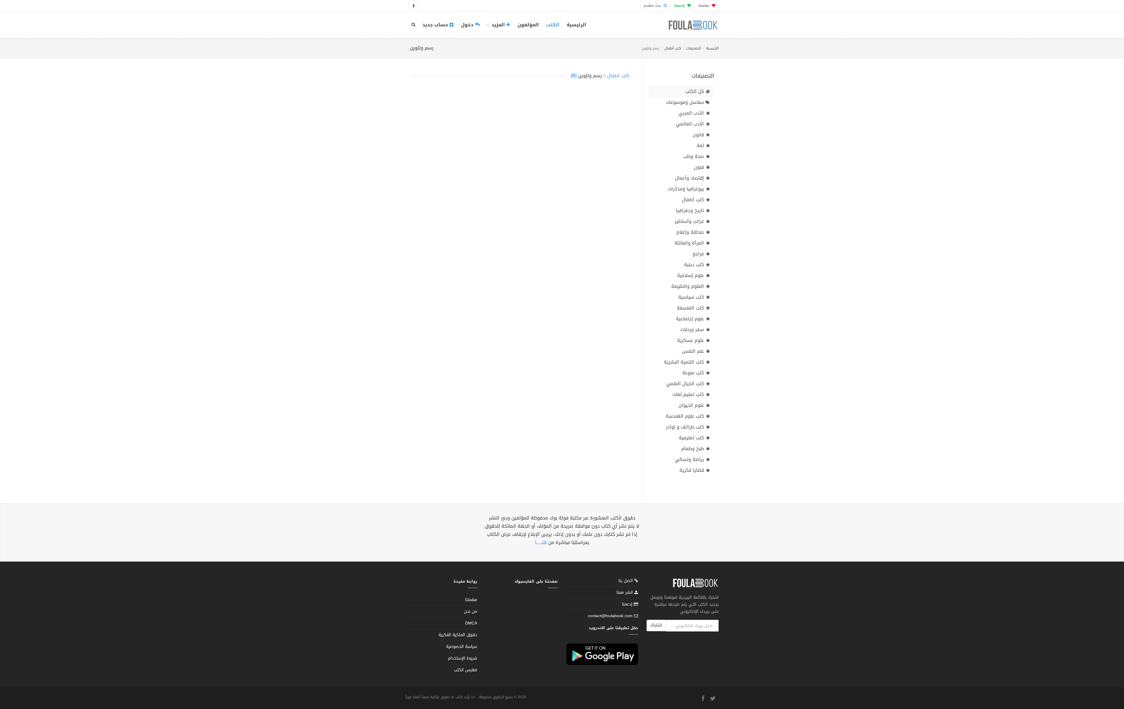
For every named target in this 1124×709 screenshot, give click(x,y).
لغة (700, 145)
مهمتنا (704, 5)
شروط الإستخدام (462, 658)
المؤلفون (528, 24)
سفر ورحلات (692, 329)
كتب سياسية (691, 297)
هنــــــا (541, 542)
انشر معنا (625, 592)
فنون (699, 167)
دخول (468, 24)
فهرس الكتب (465, 670)
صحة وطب (693, 156)
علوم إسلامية (690, 275)
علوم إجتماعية (690, 318)
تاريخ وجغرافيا (690, 210)
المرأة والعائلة (689, 242)
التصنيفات (693, 48)
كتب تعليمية (691, 437)
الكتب (552, 24)
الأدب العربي (691, 113)
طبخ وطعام (692, 448)
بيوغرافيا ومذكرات (686, 188)
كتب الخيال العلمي (685, 383)
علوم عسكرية (690, 340)
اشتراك (656, 625)
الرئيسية (576, 24)
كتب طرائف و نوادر (685, 426)
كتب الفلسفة (690, 307)
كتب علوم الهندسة (685, 416)
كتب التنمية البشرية (684, 361)
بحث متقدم (653, 5)
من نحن (470, 611)
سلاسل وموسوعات (685, 102)
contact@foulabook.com (610, 616)
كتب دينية (694, 264)
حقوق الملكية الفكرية (457, 635)
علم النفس (693, 351)
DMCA (471, 623)
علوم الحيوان (691, 405)
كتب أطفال (672, 48)
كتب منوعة (693, 372)
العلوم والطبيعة (687, 286)
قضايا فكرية (691, 470)
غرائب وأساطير (689, 221)
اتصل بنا (626, 581)
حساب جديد (436, 24)
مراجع (698, 253)
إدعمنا (628, 604)
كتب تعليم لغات (688, 394)
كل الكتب (694, 91)
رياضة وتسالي (689, 459)
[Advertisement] (520, 129)
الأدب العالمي (690, 123)
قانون (698, 134)
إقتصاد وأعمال (689, 178)
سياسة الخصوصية (461, 647)
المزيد (498, 24)
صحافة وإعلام (690, 232)
